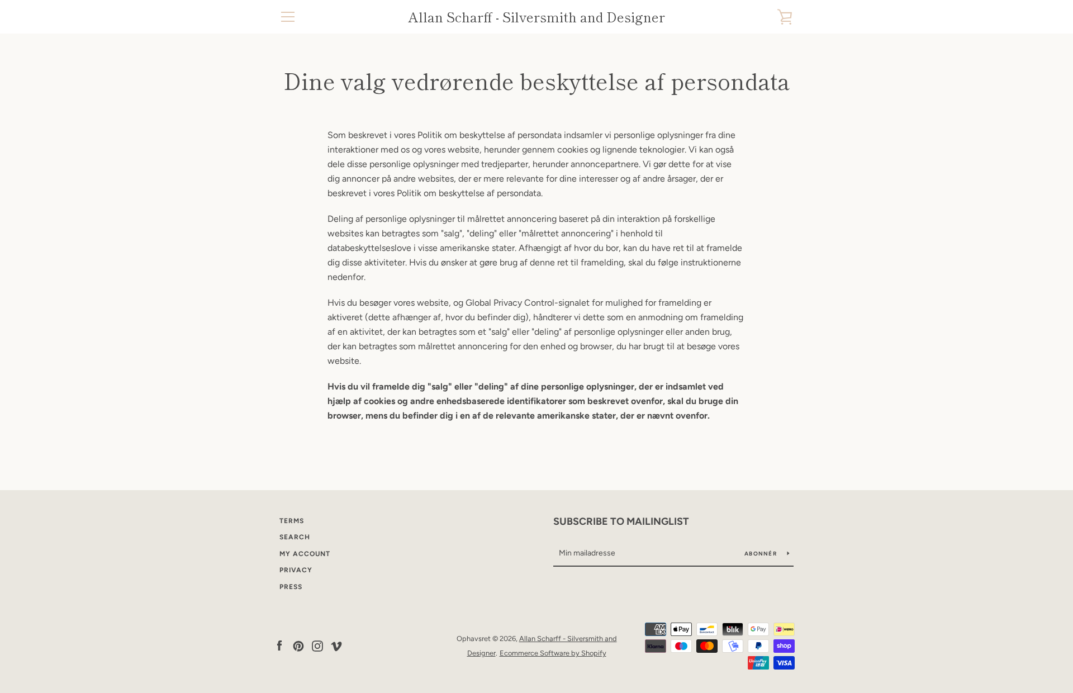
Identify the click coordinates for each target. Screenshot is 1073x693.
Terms (291, 521)
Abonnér (761, 553)
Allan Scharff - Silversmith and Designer (536, 17)
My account (304, 554)
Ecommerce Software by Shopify (553, 653)
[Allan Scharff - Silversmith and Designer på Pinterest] (298, 645)
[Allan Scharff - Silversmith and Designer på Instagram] (317, 645)
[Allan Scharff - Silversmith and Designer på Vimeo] (336, 645)
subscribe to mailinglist (621, 521)
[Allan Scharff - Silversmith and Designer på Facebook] (279, 645)
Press (290, 587)
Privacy (295, 570)
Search (294, 537)
